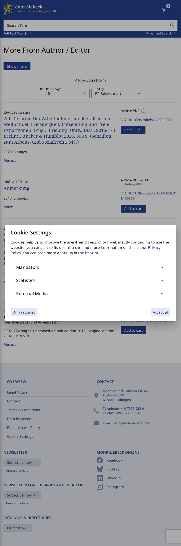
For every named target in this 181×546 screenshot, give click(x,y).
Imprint (91, 252)
